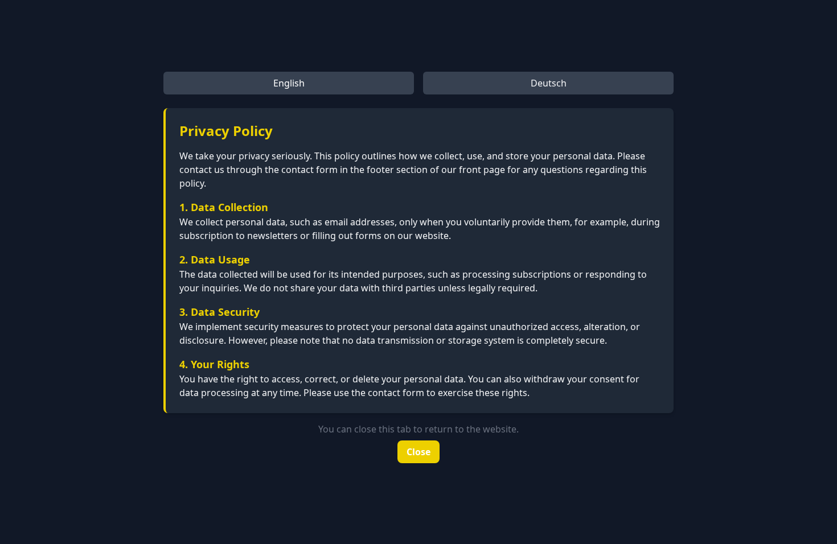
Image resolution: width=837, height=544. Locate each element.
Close (418, 452)
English (289, 83)
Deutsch (549, 83)
